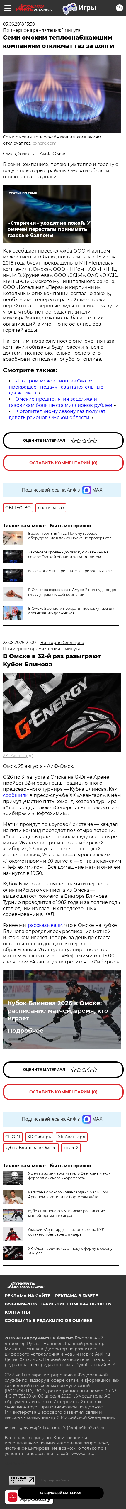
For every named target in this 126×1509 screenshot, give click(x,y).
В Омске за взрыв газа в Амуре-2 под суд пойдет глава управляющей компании (72, 592)
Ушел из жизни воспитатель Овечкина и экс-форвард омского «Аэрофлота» (69, 1175)
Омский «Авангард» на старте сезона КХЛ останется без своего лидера (66, 1232)
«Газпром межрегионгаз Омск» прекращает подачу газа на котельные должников (56, 387)
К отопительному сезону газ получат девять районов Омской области (57, 414)
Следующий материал (60, 1493)
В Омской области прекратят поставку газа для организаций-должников (71, 610)
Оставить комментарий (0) (63, 462)
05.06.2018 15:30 (19, 24)
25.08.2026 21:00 (19, 642)
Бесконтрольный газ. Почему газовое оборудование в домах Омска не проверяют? (69, 535)
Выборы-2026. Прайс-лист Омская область (58, 1304)
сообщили (15, 795)
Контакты (17, 1312)
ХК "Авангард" (18, 755)
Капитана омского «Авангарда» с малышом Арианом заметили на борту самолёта (68, 1194)
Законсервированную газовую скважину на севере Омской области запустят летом (68, 554)
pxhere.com (45, 143)
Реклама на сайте (27, 1295)
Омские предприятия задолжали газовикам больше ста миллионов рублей (60, 402)
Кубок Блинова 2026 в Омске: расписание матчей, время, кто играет (58, 1011)
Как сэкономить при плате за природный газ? (70, 571)
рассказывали (45, 925)
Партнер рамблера (55, 1480)
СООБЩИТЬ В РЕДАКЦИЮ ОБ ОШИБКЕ (48, 1320)
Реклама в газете (76, 1295)
